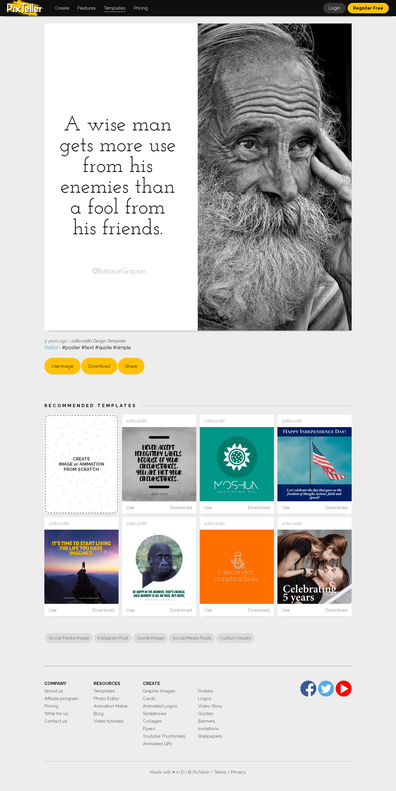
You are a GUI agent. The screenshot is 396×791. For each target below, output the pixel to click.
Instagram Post (113, 638)
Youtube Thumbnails (164, 736)
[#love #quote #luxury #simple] (81, 567)
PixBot (51, 347)
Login (334, 8)
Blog (98, 713)
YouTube (344, 689)
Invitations (208, 728)
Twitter (326, 689)
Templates (104, 691)
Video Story (210, 706)
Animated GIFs (157, 743)
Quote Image (150, 638)
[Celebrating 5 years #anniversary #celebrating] (314, 567)
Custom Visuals (235, 638)
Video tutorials (108, 721)
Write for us (56, 713)
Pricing (51, 706)
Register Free (368, 8)
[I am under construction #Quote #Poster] (237, 567)
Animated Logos (160, 706)
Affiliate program (61, 698)
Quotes (205, 713)
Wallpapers (210, 736)
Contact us (55, 721)
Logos (204, 698)
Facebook (308, 689)
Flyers (149, 728)
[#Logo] (237, 464)
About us (53, 691)
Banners (206, 721)
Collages (152, 721)
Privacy (238, 772)
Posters (205, 691)
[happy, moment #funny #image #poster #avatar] (159, 567)
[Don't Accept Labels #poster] (159, 464)
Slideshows (154, 713)
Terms (220, 772)
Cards (149, 698)
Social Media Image (69, 638)
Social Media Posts (191, 638)
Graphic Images (159, 691)
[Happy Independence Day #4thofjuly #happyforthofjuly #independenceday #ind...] (314, 464)
